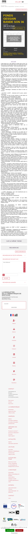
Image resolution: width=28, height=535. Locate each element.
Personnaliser (14, 533)
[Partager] (21, 2)
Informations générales (13, 443)
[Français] (12, 315)
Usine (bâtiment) (6, 54)
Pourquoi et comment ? (13, 431)
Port (11, 54)
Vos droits (10, 434)
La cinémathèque (13, 407)
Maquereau (5, 53)
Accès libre (10, 449)
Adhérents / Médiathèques (13, 451)
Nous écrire (10, 403)
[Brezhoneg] (23, 2)
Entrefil (11, 485)
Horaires (10, 402)
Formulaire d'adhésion (13, 420)
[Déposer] (18, 2)
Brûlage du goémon (12, 53)
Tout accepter (10, 530)
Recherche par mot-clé (14, 259)
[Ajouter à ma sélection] (24, 14)
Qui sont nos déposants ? (13, 432)
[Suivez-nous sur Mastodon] (14, 371)
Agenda (10, 441)
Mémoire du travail (12, 461)
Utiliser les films (11, 412)
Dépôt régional (11, 435)
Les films (11, 447)
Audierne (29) (20, 54)
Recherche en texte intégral (14, 255)
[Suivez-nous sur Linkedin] (14, 354)
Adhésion (11, 416)
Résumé (13, 61)
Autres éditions (11, 477)
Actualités (12, 439)
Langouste (15, 54)
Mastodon (14, 374)
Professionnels (11, 452)
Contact (11, 389)
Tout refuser (19, 530)
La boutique (12, 469)
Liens (9, 498)
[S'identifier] (19, 2)
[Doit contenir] (24, 267)
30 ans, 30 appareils (12, 463)
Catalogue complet (12, 478)
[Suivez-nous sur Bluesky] (14, 363)
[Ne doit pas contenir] (24, 269)
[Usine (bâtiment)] (13, 262)
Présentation (11, 409)
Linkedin (14, 357)
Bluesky (14, 365)
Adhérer (10, 418)
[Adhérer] (16, 2)
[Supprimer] (24, 265)
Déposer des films (12, 411)
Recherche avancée (14, 282)
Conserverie (19, 53)
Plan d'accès (11, 400)
